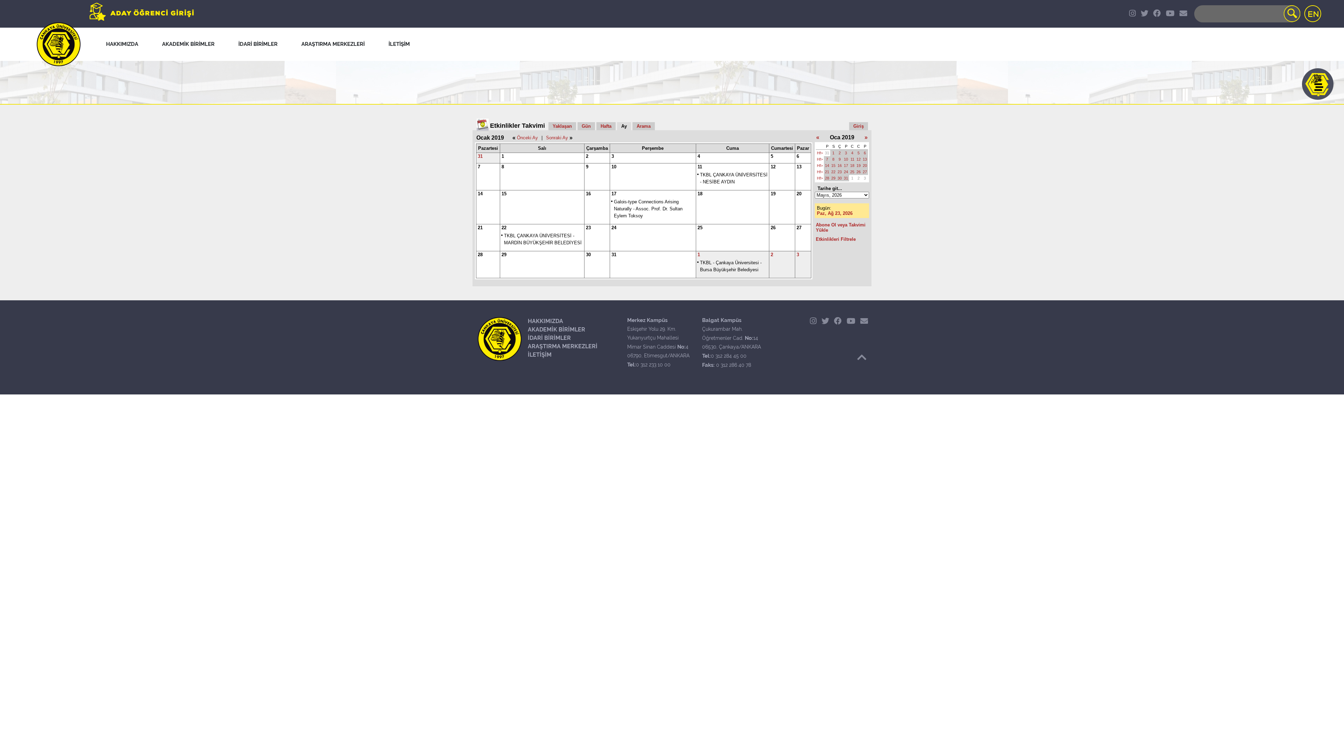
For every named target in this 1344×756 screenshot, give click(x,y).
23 (588, 227)
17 (613, 193)
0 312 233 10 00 (653, 365)
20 (799, 193)
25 (700, 227)
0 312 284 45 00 (729, 356)
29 (504, 254)
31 (480, 156)
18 (700, 193)
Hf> (820, 153)
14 (480, 193)
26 (773, 227)
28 (480, 254)
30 (588, 254)
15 (504, 193)
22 (504, 227)
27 (799, 227)
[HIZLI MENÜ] (1318, 84)
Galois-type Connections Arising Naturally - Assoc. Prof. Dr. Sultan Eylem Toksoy (648, 208)
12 (773, 166)
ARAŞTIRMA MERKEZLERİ (562, 346)
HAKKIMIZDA (545, 321)
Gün (586, 126)
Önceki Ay (527, 137)
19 (773, 193)
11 (700, 166)
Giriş (858, 126)
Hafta (606, 126)
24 (613, 227)
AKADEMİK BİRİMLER (556, 329)
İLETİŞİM (540, 354)
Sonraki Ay (557, 137)
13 (799, 166)
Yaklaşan (562, 126)
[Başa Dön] (861, 357)
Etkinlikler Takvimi (517, 125)
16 (588, 193)
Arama (644, 126)
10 (613, 166)
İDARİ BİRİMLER (549, 338)
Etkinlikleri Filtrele (836, 239)
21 (480, 227)
